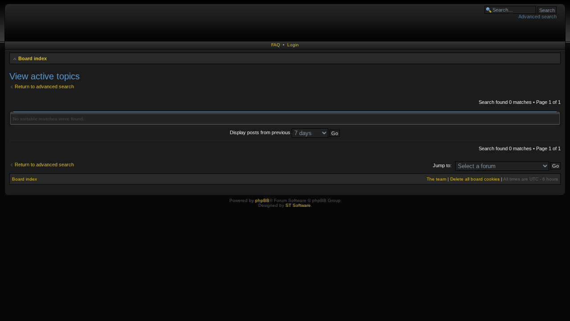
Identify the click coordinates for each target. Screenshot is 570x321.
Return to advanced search (44, 86)
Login (293, 44)
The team (436, 179)
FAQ (275, 44)
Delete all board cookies (475, 179)
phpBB (262, 200)
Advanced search (537, 16)
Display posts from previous (261, 132)
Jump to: (442, 165)
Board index (32, 58)
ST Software (298, 205)
